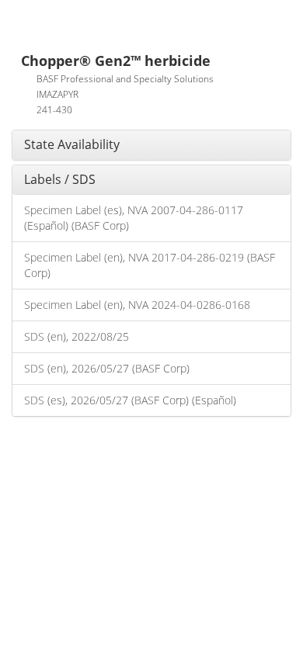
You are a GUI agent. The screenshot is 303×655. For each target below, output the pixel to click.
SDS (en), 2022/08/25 (76, 336)
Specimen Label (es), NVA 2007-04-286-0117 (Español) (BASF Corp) (133, 218)
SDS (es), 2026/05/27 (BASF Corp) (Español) (130, 400)
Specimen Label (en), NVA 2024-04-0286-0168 (137, 304)
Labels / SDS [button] (60, 179)
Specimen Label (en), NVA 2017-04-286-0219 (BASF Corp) (149, 265)
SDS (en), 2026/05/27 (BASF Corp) (107, 368)
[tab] (151, 145)
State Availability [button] (72, 144)
